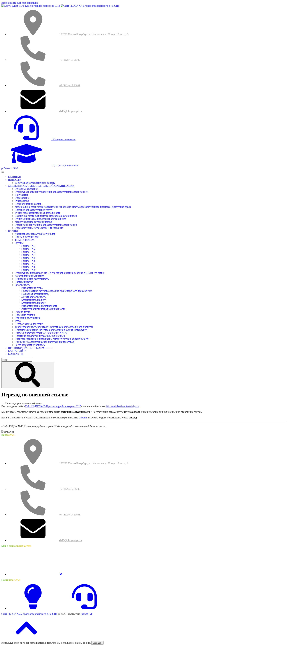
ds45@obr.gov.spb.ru (70, 111)
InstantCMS (87, 613)
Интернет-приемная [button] (63, 139)
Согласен (97, 643)
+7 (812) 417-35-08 (69, 85)
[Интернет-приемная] (84, 608)
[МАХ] (60, 574)
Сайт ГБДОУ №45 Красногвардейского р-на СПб (53, 406)
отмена (83, 417)
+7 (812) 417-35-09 (69, 59)
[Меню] (2, 172)
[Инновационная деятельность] (33, 608)
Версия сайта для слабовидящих (19, 2)
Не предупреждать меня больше (23, 403)
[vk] (33, 574)
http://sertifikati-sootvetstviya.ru (122, 406)
